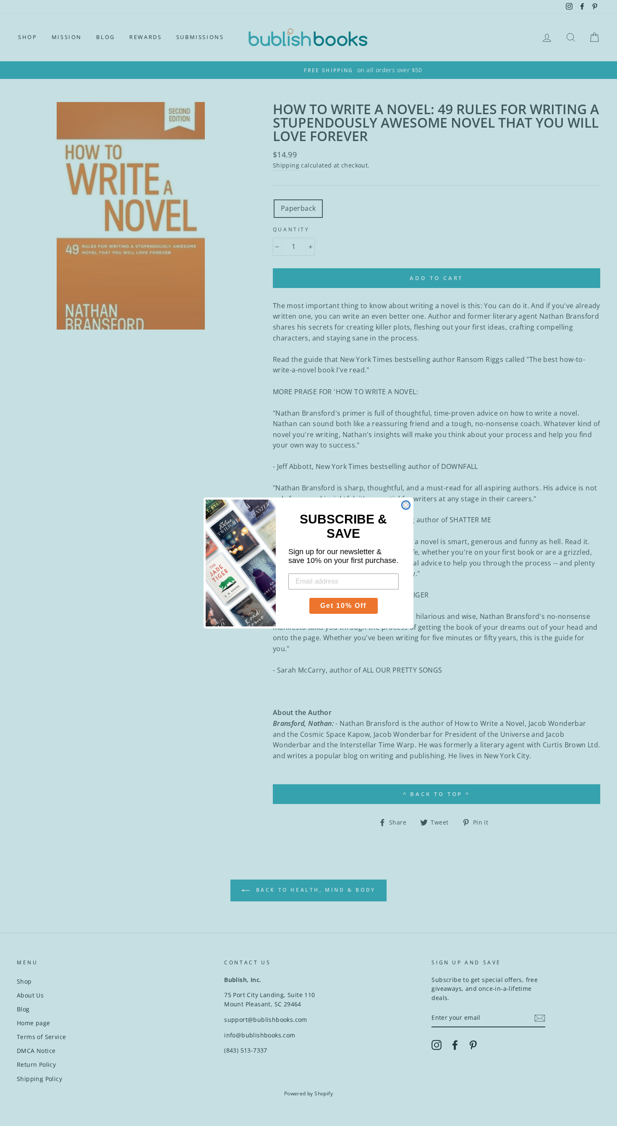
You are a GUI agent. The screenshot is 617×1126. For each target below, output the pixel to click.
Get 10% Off (343, 605)
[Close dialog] (406, 505)
